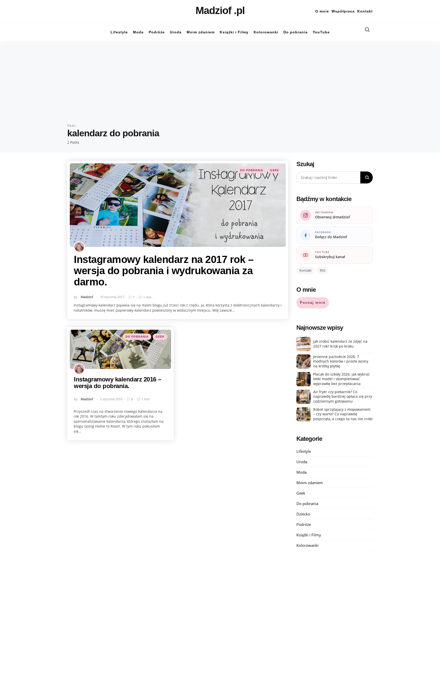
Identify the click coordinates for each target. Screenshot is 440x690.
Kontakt (365, 11)
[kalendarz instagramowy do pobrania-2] (120, 349)
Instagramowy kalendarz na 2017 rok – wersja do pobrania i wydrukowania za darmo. (163, 270)
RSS (322, 270)
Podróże (303, 524)
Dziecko (303, 513)
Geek (274, 170)
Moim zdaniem (309, 482)
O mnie (322, 11)
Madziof (87, 297)
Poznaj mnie (312, 302)
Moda (301, 472)
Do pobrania (251, 170)
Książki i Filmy (308, 534)
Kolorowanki (307, 545)
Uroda (301, 461)
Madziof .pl (220, 10)
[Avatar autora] (79, 247)
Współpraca (343, 11)
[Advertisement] (220, 80)
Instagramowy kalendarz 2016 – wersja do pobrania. (117, 382)
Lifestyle (303, 451)
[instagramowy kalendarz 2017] (178, 205)
